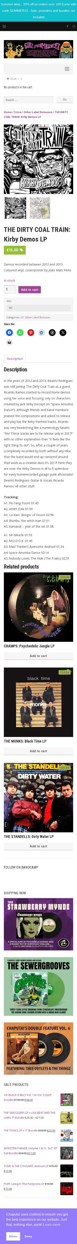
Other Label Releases (38, 112)
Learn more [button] (51, 1224)
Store (17, 112)
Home (8, 112)
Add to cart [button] (38, 656)
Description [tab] (15, 359)
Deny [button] (28, 1236)
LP (22, 317)
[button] (69, 130)
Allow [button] (13, 1236)
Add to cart (29, 289)
